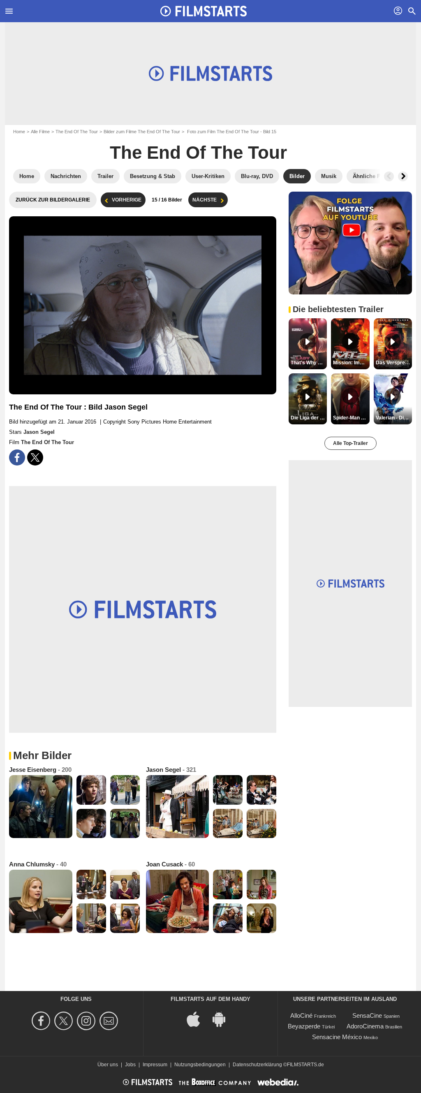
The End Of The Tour (77, 131)
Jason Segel (39, 432)
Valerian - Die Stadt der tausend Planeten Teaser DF (394, 418)
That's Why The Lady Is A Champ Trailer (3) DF (309, 363)
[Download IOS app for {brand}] (198, 1018)
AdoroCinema (365, 1026)
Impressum (155, 1065)
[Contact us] (109, 1021)
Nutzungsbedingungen (200, 1065)
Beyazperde (304, 1026)
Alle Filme (40, 131)
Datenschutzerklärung (257, 1065)
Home (19, 131)
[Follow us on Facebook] (42, 1021)
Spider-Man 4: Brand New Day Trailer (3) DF (351, 418)
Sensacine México (337, 1036)
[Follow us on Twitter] (64, 1021)
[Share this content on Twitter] (35, 457)
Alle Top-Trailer (350, 443)
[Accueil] (203, 11)
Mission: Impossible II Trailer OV (351, 363)
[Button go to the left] (389, 176)
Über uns (107, 1065)
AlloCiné (301, 1015)
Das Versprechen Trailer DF (394, 363)
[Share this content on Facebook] (17, 457)
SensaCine (367, 1015)
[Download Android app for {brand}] (223, 1018)
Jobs (130, 1065)
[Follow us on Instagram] (87, 1021)
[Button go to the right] (403, 176)
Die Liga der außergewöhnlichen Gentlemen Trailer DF (309, 418)
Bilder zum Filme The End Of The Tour (142, 131)
